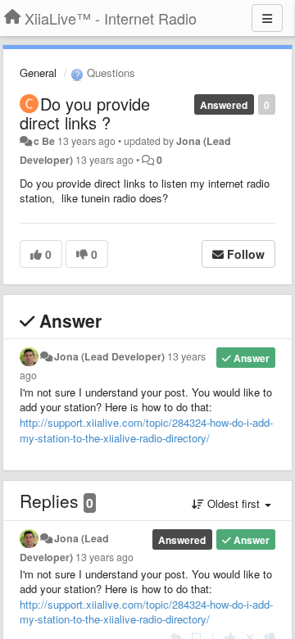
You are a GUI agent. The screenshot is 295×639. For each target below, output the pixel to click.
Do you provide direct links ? (85, 113)
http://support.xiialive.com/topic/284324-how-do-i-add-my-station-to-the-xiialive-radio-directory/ (146, 430)
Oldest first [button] (233, 503)
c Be (44, 141)
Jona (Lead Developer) (109, 356)
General (38, 72)
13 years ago (104, 557)
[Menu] (267, 18)
